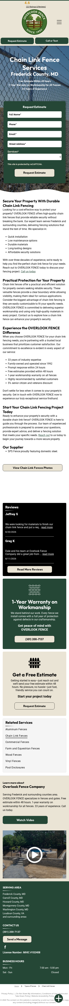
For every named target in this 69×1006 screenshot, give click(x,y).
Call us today (28, 271)
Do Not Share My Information (28, 993)
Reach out (44, 435)
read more (47, 527)
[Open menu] (59, 22)
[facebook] (5, 947)
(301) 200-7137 (11, 931)
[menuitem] (34, 729)
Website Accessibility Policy (42, 996)
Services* (13, 151)
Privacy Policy (7, 993)
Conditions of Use (49, 993)
